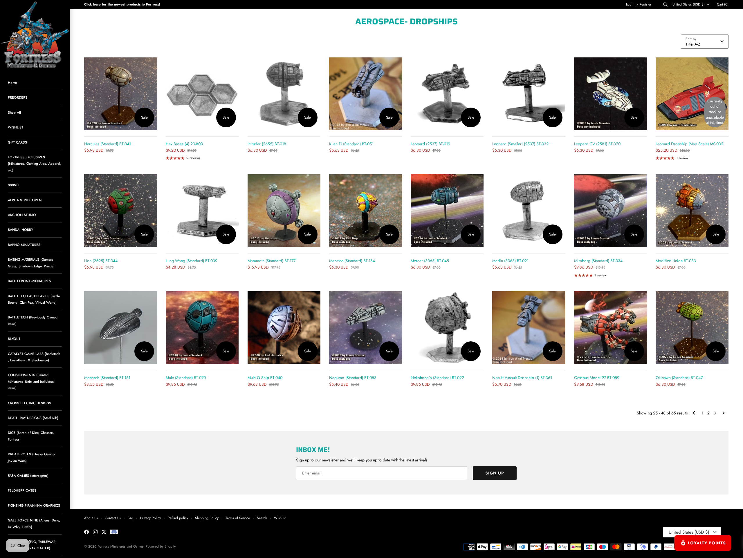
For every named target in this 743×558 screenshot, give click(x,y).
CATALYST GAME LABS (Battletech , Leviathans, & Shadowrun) (34, 357)
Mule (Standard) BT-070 (186, 378)
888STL (13, 184)
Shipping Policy (207, 517)
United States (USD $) (688, 4)
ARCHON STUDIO (22, 214)
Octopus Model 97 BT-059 (596, 378)
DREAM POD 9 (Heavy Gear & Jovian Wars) (31, 457)
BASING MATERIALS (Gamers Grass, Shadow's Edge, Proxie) (31, 262)
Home (12, 82)
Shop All (14, 112)
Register (645, 4)
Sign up (494, 473)
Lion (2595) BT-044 (101, 261)
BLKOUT (14, 338)
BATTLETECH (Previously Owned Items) (32, 320)
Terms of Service (238, 517)
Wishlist (280, 517)
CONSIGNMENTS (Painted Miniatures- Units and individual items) (31, 381)
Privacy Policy (150, 517)
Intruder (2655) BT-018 (267, 144)
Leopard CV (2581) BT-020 (597, 144)
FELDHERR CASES (22, 490)
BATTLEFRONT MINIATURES (29, 280)
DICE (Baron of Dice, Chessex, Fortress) (31, 435)
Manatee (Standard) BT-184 (352, 261)
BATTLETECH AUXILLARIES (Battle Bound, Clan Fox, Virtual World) (34, 299)
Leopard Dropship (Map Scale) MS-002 (689, 144)
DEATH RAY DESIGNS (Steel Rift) (33, 417)
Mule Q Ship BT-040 (265, 378)
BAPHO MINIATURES (24, 244)
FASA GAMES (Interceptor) (28, 475)
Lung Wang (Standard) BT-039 (191, 261)
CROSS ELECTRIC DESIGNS (29, 403)
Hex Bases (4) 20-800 (184, 144)
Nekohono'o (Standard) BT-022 (437, 378)
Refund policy (178, 517)
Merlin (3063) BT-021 (510, 261)
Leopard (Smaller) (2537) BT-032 (520, 144)
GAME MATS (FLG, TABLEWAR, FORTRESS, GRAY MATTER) (32, 544)
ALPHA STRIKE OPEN (25, 200)
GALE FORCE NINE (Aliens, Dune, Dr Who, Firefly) (34, 523)
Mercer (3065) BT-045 (430, 261)
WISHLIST (15, 127)
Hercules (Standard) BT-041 (107, 144)
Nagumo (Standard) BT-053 (352, 378)
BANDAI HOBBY (20, 229)
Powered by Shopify (161, 546)
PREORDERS (17, 97)
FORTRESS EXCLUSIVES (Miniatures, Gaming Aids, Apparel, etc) (34, 164)
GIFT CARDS (17, 142)
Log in (630, 4)
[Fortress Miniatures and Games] (35, 35)
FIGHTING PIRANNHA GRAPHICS (34, 505)
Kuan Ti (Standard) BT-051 (351, 144)
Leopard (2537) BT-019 (430, 144)
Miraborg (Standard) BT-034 (598, 261)
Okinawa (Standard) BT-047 (679, 378)
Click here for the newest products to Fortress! (122, 4)
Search (262, 517)
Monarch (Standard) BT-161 (107, 378)
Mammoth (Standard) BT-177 (271, 261)
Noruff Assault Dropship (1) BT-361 (522, 378)
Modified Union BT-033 (676, 261)
